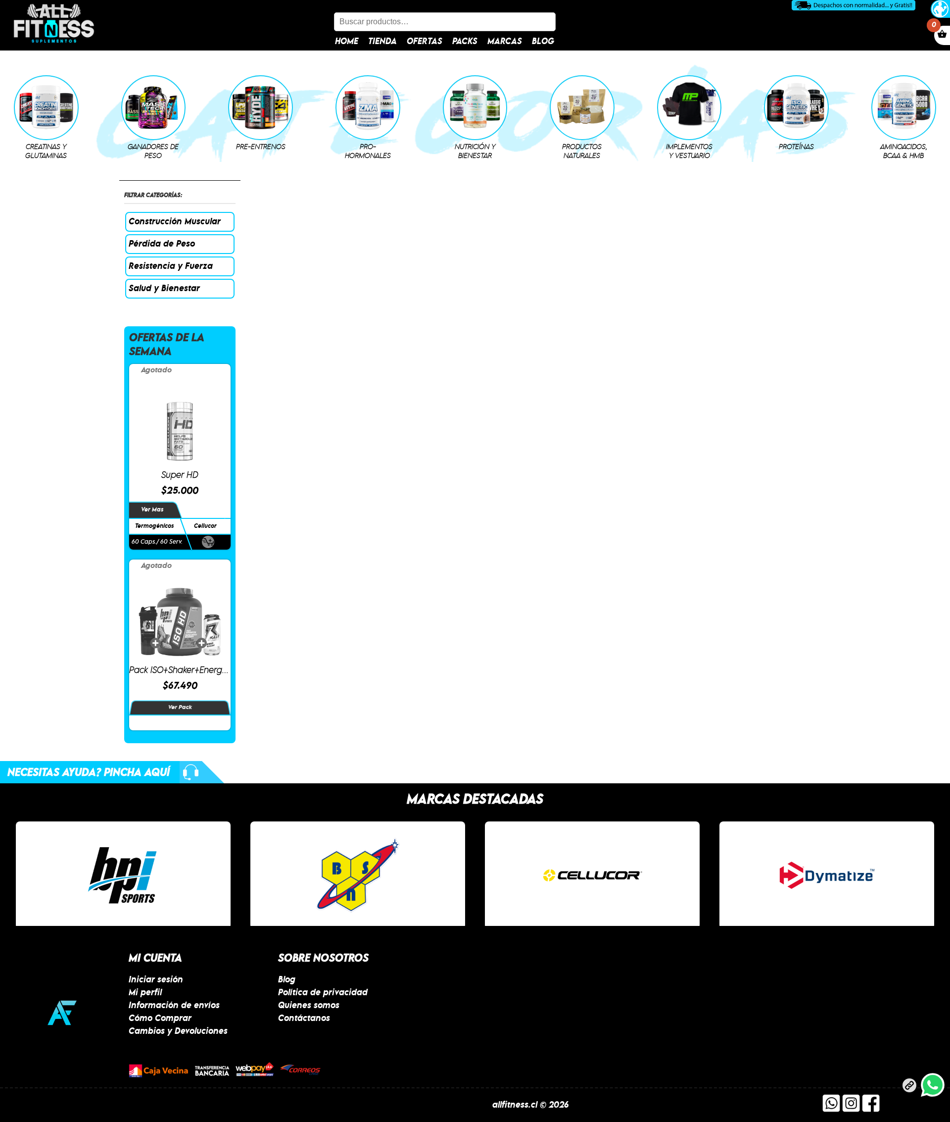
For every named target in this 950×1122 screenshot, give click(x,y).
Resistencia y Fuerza (171, 266)
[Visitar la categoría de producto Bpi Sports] (123, 875)
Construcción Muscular (175, 222)
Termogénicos (154, 526)
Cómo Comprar (160, 1018)
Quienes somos (308, 1006)
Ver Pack (180, 707)
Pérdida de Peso (162, 244)
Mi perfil (145, 993)
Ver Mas (152, 509)
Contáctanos (304, 1018)
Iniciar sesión (156, 980)
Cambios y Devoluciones (178, 1031)
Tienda (382, 42)
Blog (543, 42)
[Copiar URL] (909, 1087)
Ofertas (424, 42)
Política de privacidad (323, 993)
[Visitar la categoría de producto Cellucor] (592, 875)
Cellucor (204, 526)
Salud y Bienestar (164, 289)
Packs (464, 42)
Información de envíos (174, 1006)
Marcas (504, 42)
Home (346, 42)
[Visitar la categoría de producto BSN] (357, 875)
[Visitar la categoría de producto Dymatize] (826, 875)
